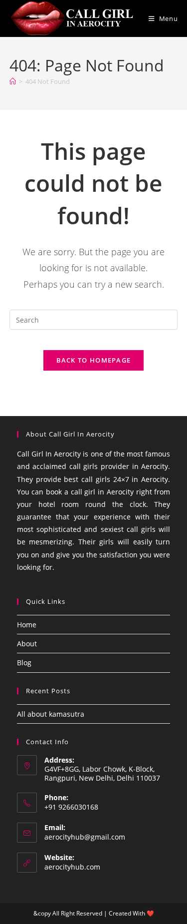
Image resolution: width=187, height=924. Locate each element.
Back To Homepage (93, 360)
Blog (24, 662)
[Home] (12, 81)
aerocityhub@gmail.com (84, 837)
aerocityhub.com (72, 867)
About (27, 643)
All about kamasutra (50, 714)
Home (26, 624)
